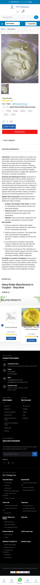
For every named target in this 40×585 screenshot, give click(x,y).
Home (3, 29)
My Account (26, 406)
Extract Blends (8, 534)
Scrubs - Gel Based (9, 498)
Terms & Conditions (9, 412)
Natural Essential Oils (29, 490)
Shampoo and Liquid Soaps (11, 491)
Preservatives (8, 557)
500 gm (23, 111)
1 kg (30, 111)
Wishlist (25, 409)
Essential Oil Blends (28, 487)
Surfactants (7, 555)
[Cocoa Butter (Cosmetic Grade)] (37, 334)
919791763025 (12, 374)
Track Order (32, 24)
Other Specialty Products (11, 527)
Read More (11, 340)
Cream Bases (8, 482)
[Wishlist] (17, 12)
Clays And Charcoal (9, 524)
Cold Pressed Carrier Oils (11, 505)
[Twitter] (8, 463)
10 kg (13, 114)
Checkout (25, 418)
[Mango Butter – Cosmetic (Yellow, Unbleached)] (17, 336)
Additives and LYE (9, 547)
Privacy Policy (8, 415)
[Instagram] (12, 463)
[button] (37, 325)
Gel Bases (7, 485)
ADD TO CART (10, 126)
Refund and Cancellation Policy (11, 424)
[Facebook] (4, 463)
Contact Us (7, 409)
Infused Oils (7, 513)
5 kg (6, 114)
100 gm (9, 111)
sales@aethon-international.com (18, 382)
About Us (7, 406)
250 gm (16, 111)
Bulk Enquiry (20, 132)
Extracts (6, 537)
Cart (24, 415)
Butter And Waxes (9, 522)
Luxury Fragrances (28, 505)
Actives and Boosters (10, 544)
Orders (25, 412)
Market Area (7, 428)
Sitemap (6, 431)
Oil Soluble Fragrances (29, 508)
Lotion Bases (7, 488)
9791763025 (11, 372)
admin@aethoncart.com (15, 380)
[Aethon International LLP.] (20, 7)
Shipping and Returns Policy (10, 419)
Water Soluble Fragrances (30, 511)
